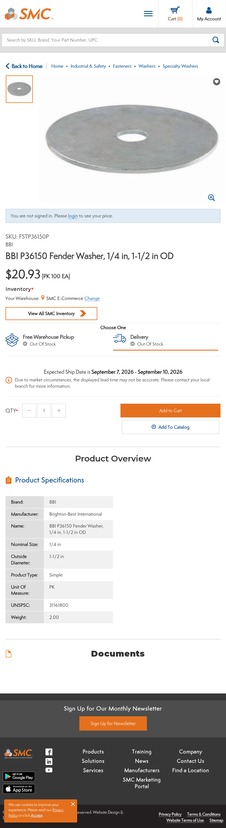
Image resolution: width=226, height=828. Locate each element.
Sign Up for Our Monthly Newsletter (113, 708)
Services (93, 770)
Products (93, 751)
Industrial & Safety (88, 66)
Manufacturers (142, 770)
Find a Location (190, 770)
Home (57, 66)
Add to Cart (170, 411)
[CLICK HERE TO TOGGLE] (148, 14)
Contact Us (190, 761)
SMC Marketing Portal (142, 782)
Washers (147, 66)
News (142, 761)
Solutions (93, 761)
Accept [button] (36, 815)
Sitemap (216, 820)
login (73, 216)
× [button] (73, 804)
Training (142, 751)
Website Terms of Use (185, 820)
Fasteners (122, 66)
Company (190, 751)
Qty (11, 410)
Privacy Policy (170, 814)
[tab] (59, 479)
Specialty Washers (180, 66)
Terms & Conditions (203, 814)
